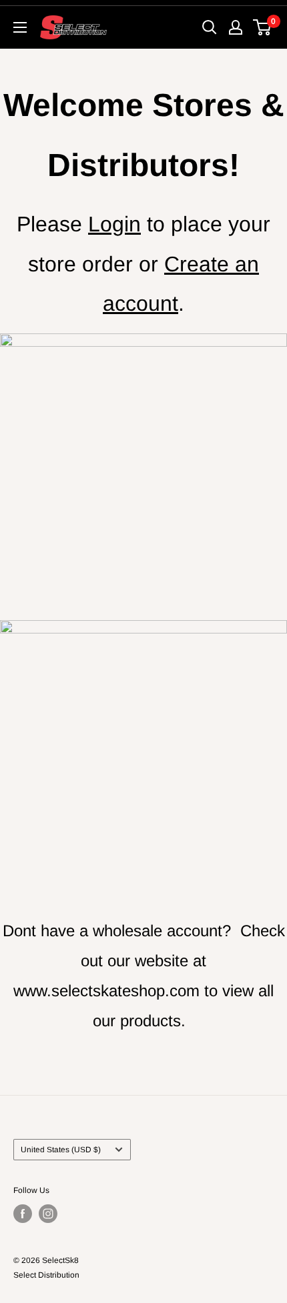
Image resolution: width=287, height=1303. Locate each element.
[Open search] (209, 27)
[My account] (235, 27)
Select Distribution (46, 1275)
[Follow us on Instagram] (48, 1213)
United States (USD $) (61, 1149)
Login (114, 224)
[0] (262, 27)
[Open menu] (20, 27)
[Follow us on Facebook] (22, 1213)
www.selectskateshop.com (106, 991)
